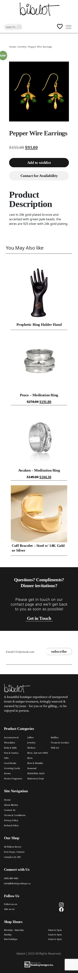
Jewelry (22, 46)
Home (12, 46)
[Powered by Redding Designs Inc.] (39, 964)
